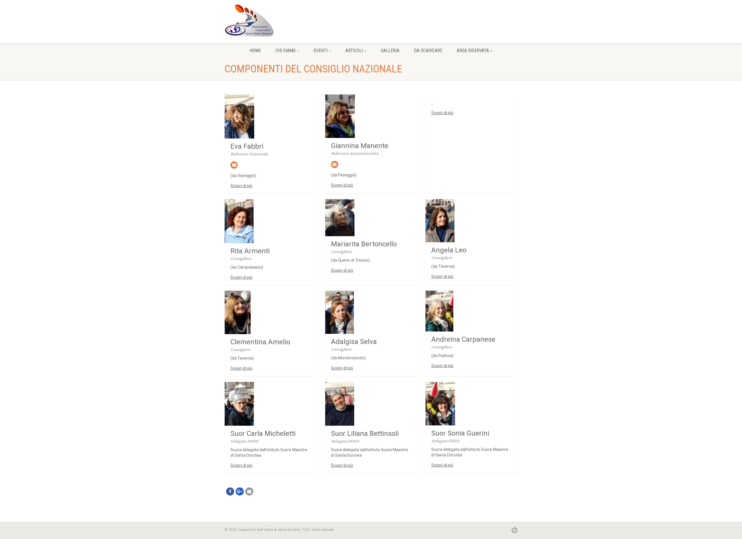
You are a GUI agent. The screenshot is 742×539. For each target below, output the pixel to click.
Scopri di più (241, 185)
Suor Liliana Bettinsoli (365, 433)
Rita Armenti (250, 251)
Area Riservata (473, 50)
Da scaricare (428, 50)
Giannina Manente (359, 146)
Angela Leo (448, 250)
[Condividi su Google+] (240, 491)
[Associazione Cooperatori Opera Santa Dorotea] (271, 20)
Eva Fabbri (246, 146)
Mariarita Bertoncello (364, 244)
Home (255, 50)
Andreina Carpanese (463, 339)
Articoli (354, 50)
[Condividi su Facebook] (230, 491)
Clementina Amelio (260, 342)
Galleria (390, 50)
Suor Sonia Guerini (460, 433)
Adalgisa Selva (354, 342)
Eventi (321, 50)
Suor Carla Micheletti (263, 433)
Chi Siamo (285, 50)
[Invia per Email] (249, 491)
